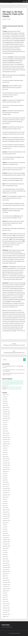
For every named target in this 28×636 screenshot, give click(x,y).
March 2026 (5, 405)
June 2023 (5, 475)
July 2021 (5, 524)
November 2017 (6, 610)
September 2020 (6, 546)
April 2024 (5, 454)
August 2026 (6, 394)
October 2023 (6, 467)
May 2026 (5, 401)
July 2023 (5, 473)
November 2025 (6, 413)
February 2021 (6, 535)
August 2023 (6, 471)
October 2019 (6, 569)
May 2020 (5, 554)
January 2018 (6, 605)
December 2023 (6, 463)
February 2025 (6, 433)
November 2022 (6, 490)
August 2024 (6, 445)
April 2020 (5, 556)
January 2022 (6, 512)
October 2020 (6, 544)
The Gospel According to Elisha (15, 387)
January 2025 (6, 435)
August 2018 (6, 590)
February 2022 (6, 509)
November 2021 (6, 516)
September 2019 (6, 571)
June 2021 (5, 527)
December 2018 (6, 582)
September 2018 (6, 588)
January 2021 (6, 537)
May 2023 (5, 477)
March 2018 (5, 601)
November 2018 (6, 584)
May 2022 (5, 503)
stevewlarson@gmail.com (6, 627)
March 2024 (5, 456)
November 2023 (6, 465)
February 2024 (6, 458)
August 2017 (6, 616)
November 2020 (6, 541)
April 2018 (5, 599)
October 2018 (6, 586)
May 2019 (5, 575)
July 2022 (5, 499)
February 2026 (6, 407)
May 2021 (5, 529)
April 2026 (5, 403)
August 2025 (6, 420)
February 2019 (6, 580)
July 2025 (5, 422)
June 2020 (5, 552)
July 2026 (5, 396)
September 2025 (6, 418)
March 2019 (5, 578)
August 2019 (6, 573)
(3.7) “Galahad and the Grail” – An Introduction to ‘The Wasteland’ (14, 370)
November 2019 (6, 567)
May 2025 (5, 426)
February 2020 (6, 561)
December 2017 (6, 608)
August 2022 (6, 497)
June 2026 (5, 399)
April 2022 (5, 505)
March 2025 (5, 431)
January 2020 (6, 563)
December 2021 (6, 514)
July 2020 (5, 550)
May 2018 (5, 597)
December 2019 (6, 565)
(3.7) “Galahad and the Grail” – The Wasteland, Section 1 (13, 366)
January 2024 (6, 460)
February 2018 (6, 603)
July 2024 (5, 448)
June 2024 (5, 450)
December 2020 (6, 539)
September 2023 (6, 469)
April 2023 (5, 480)
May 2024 (5, 452)
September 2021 (6, 520)
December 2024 (6, 437)
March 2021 (5, 533)
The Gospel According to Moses (14, 388)
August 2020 (6, 548)
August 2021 (6, 522)
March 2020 (5, 558)
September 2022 (6, 494)
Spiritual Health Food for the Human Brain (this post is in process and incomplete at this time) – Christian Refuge (12, 382)
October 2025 (6, 416)
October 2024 (6, 441)
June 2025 (5, 424)
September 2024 (6, 443)
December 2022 (6, 488)
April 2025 (5, 428)
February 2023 (6, 484)
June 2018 (5, 595)
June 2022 (5, 501)
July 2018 (5, 593)
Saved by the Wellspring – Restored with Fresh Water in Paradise (13, 374)
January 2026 (6, 409)
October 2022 (6, 492)
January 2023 (6, 486)
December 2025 (6, 411)
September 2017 (6, 614)
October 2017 (6, 612)
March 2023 (5, 482)
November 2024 (6, 439)
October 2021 (6, 518)
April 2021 (5, 531)
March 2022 (5, 507)
